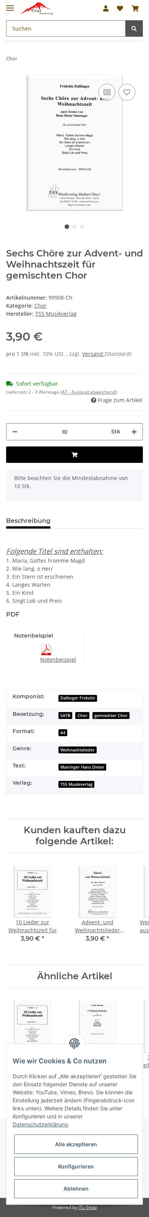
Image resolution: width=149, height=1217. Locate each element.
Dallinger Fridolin (77, 698)
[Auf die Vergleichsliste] (107, 92)
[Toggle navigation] (10, 5)
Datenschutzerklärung (40, 1124)
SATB (65, 715)
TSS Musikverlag (76, 784)
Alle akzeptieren (76, 1144)
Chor (40, 305)
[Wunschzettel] (120, 8)
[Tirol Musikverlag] (36, 8)
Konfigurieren (76, 1166)
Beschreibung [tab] (28, 520)
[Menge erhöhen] (134, 432)
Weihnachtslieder (77, 750)
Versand (93, 353)
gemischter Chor (111, 715)
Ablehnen (76, 1188)
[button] (106, 8)
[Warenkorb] (135, 8)
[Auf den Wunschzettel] (126, 92)
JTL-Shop (87, 1207)
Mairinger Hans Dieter (82, 767)
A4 (62, 732)
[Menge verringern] (14, 432)
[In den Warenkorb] (74, 454)
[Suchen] (134, 28)
